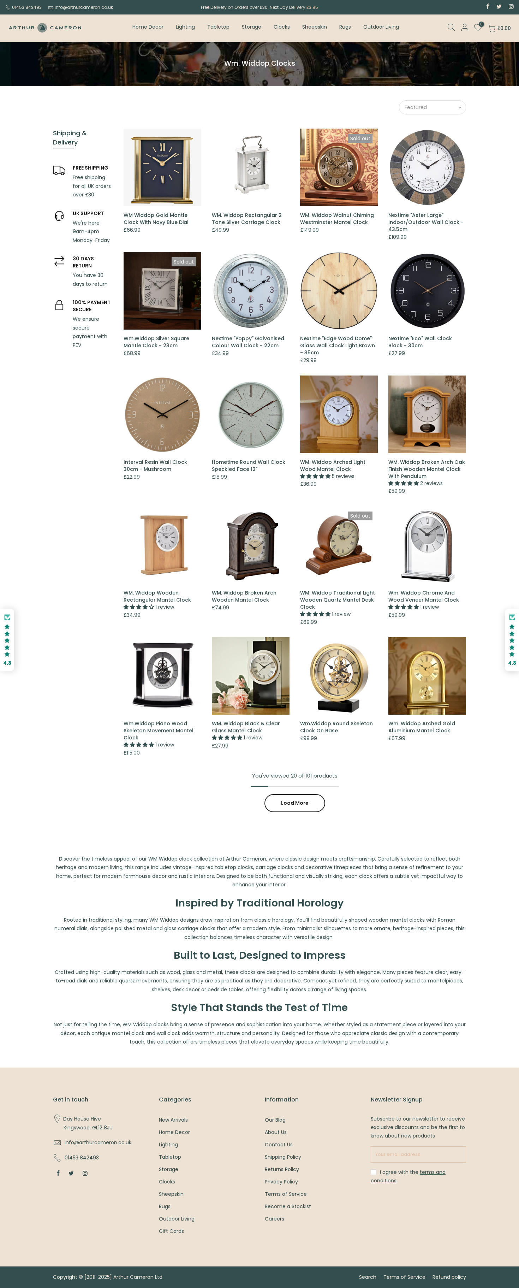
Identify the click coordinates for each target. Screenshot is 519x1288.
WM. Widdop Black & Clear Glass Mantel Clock (246, 727)
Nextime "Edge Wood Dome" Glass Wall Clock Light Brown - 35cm (337, 345)
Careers (274, 1218)
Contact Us (279, 1144)
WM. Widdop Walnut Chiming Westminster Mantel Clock (337, 219)
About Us (276, 1132)
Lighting (185, 26)
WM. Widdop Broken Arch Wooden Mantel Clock (244, 596)
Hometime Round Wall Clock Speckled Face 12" (248, 466)
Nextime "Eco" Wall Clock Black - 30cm (420, 342)
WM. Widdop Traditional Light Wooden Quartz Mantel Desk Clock (337, 599)
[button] (7, 640)
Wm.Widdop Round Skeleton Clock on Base (336, 727)
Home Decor (147, 26)
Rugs (345, 26)
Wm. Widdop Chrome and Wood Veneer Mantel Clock (423, 596)
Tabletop (218, 26)
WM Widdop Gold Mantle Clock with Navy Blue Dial (156, 219)
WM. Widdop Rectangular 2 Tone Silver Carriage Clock (247, 219)
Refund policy (449, 1277)
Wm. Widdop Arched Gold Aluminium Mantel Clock (421, 727)
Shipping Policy (283, 1156)
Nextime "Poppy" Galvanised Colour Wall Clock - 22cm (248, 342)
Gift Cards (171, 1231)
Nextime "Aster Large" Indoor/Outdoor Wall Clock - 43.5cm (426, 222)
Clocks (282, 26)
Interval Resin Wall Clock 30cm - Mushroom (155, 466)
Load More (295, 803)
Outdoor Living (381, 26)
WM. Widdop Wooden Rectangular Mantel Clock (157, 596)
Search (367, 1277)
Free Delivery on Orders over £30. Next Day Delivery (259, 7)
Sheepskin (314, 26)
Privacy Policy (281, 1181)
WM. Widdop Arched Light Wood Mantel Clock (332, 466)
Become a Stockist (288, 1206)
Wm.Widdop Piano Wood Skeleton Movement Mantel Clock (158, 730)
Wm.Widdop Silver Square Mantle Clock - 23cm (156, 342)
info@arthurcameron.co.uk (84, 7)
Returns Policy (282, 1169)
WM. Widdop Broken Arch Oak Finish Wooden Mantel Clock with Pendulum (426, 469)
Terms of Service (286, 1194)
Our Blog (275, 1119)
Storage (251, 26)
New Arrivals (173, 1119)
